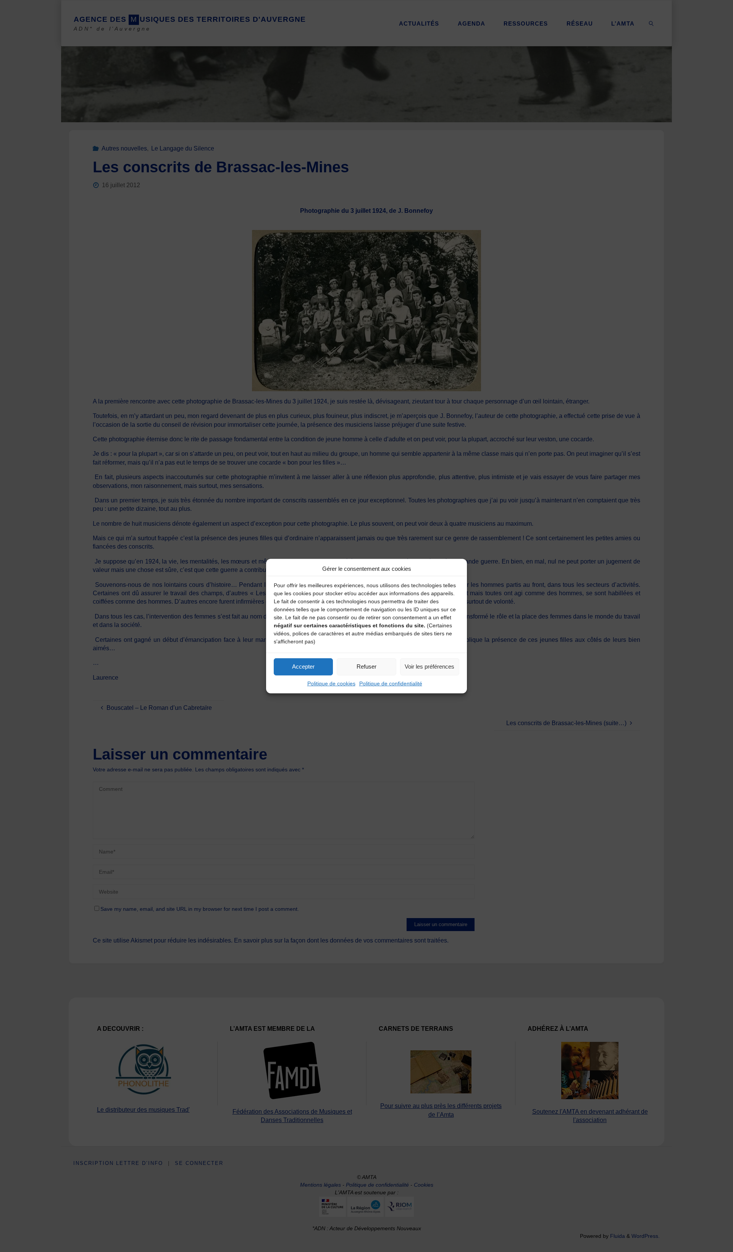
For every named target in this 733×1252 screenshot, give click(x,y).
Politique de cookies (331, 683)
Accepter (303, 666)
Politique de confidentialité (390, 683)
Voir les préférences (429, 666)
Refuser (366, 666)
